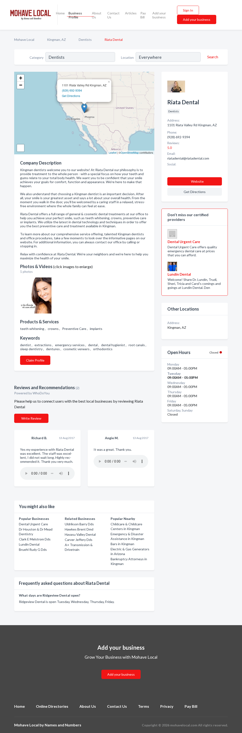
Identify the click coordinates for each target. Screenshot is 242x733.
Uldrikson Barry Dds (79, 524)
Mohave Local (24, 40)
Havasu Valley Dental (80, 534)
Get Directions (71, 96)
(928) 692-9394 (72, 90)
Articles (131, 13)
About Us (96, 15)
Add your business (159, 15)
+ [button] (20, 78)
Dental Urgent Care (33, 524)
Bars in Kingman (122, 544)
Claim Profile (35, 360)
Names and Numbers (63, 725)
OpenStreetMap (130, 152)
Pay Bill (143, 15)
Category (36, 57)
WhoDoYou (41, 393)
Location (127, 57)
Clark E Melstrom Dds (35, 539)
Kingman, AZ (56, 40)
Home (60, 13)
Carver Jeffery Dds (78, 540)
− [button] (20, 85)
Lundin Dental (29, 544)
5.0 (170, 148)
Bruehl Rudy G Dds (33, 550)
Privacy (166, 706)
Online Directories (52, 706)
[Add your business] (121, 668)
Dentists (85, 40)
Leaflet (113, 152)
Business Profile (75, 15)
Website (197, 181)
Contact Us (113, 15)
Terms (143, 706)
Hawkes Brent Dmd (79, 529)
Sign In (188, 10)
